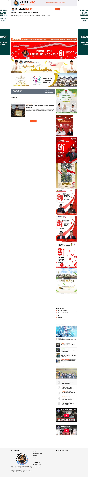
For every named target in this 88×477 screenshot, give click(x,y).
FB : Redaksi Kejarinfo (37, 466)
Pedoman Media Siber (37, 453)
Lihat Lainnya (33, 121)
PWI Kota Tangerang (63, 310)
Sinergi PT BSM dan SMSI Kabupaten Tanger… (68, 398)
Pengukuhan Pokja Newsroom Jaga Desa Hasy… (68, 350)
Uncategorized (29, 104)
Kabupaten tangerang (65, 359)
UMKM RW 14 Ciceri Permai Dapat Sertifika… (68, 382)
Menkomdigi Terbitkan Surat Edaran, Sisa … (66, 340)
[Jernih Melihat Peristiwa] (22, 9)
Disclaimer (35, 455)
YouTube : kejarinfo (36, 468)
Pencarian (58, 9)
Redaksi (30, 471)
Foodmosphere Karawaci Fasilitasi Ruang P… (68, 404)
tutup (9, 0)
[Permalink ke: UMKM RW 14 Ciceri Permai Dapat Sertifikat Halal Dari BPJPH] (66, 373)
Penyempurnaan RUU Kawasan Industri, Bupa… (68, 361)
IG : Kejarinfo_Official (37, 464)
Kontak (34, 458)
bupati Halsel (61, 317)
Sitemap (34, 457)
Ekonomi (64, 380)
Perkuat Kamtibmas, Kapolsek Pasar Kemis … (67, 388)
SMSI (59, 315)
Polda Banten (61, 320)
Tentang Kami (36, 450)
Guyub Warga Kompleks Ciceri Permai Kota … (68, 345)
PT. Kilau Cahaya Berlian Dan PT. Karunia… (68, 393)
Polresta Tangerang (63, 312)
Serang (62, 343)
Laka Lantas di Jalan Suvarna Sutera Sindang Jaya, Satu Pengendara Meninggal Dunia (54, 39)
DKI (56, 338)
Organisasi (63, 348)
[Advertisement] (44, 27)
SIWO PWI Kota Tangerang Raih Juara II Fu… (68, 356)
